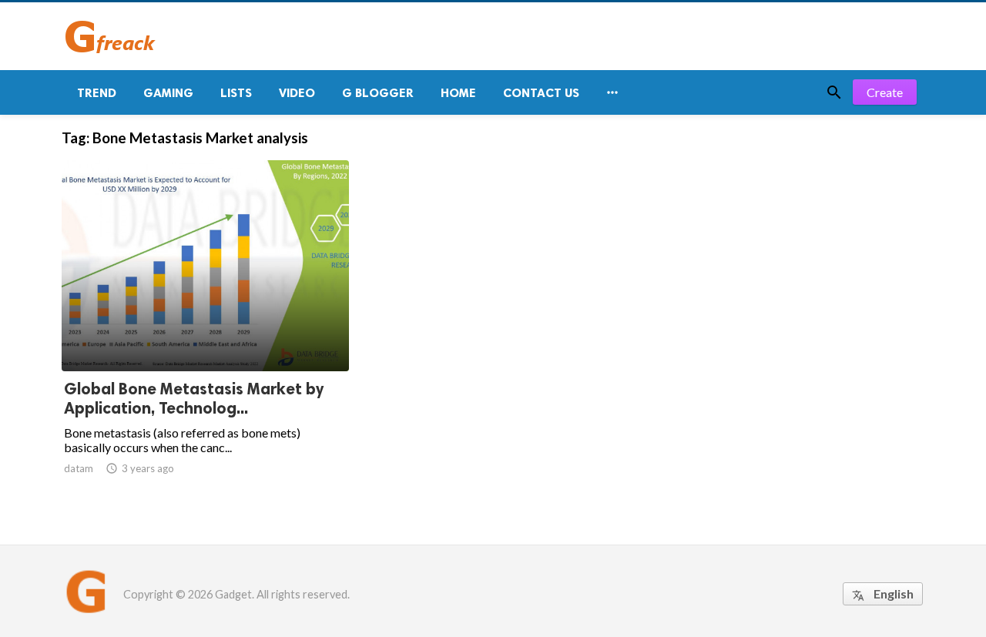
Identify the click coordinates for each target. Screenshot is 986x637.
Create (885, 92)
